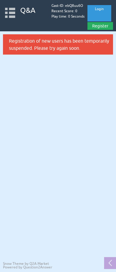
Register (100, 26)
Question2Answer (37, 267)
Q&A (27, 10)
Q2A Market (39, 264)
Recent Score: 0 (64, 11)
